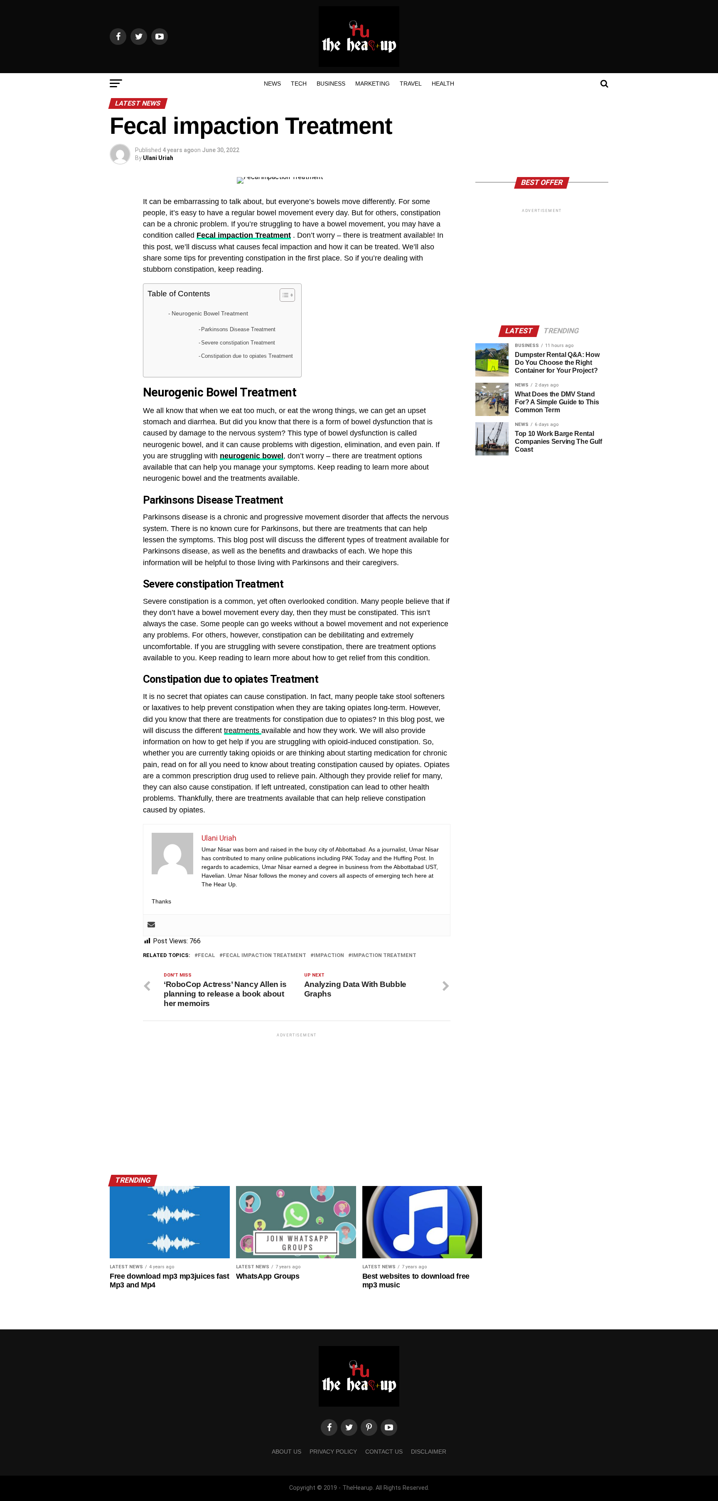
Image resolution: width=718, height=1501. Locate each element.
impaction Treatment (384, 955)
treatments (242, 730)
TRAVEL (411, 83)
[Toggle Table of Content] (283, 295)
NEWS (272, 83)
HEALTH (443, 83)
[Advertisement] (296, 1097)
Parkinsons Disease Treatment (238, 329)
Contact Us (384, 1451)
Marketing (372, 83)
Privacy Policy (333, 1451)
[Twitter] (349, 1427)
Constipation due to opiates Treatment (247, 356)
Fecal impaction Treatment (264, 955)
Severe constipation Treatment (238, 343)
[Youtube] (389, 1427)
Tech (299, 83)
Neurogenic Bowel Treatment (210, 313)
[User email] (151, 925)
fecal (206, 955)
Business (331, 83)
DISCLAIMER (428, 1451)
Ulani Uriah (158, 158)
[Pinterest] (369, 1427)
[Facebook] (329, 1427)
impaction (329, 955)
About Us (286, 1451)
